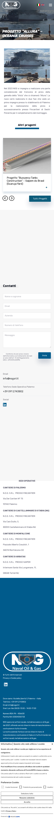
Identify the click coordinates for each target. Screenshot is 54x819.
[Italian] (38, 4)
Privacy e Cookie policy (12, 678)
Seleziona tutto (27, 794)
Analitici (50, 787)
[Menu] (50, 5)
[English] (42, 4)
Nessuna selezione (27, 798)
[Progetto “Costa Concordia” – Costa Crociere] (27, 165)
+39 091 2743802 (13, 391)
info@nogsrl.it (11, 378)
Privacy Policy (11, 811)
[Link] (11, 5)
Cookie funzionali (11, 787)
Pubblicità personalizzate (32, 787)
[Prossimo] (11, 198)
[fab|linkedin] (5, 405)
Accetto (27, 802)
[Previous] (5, 198)
